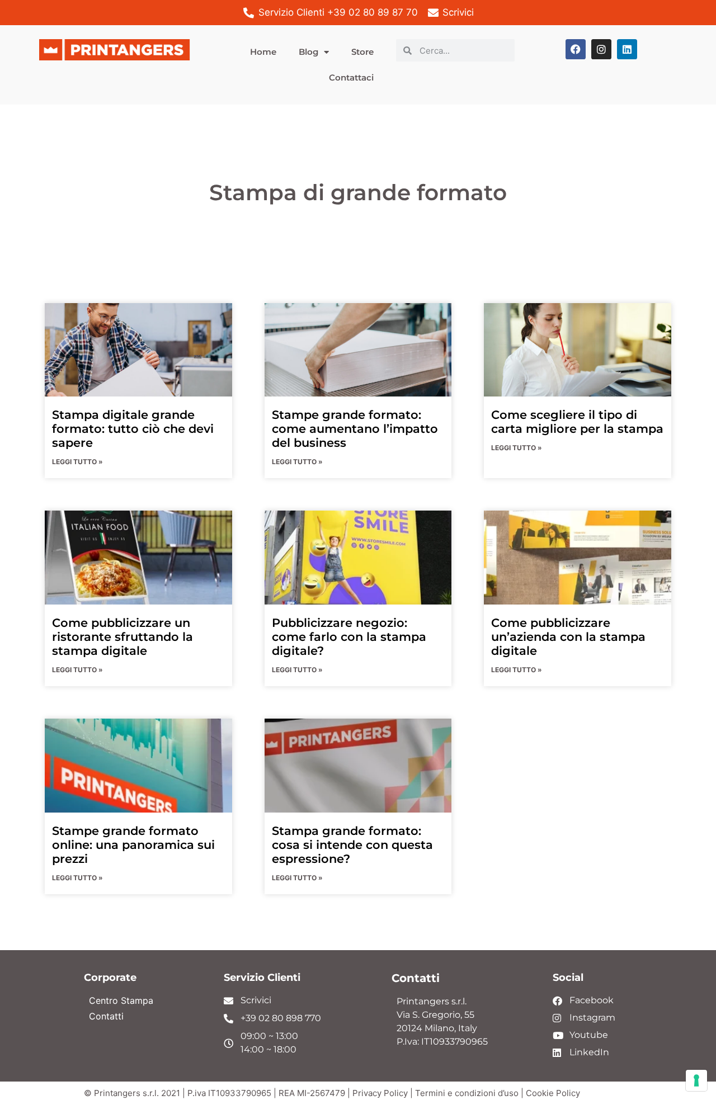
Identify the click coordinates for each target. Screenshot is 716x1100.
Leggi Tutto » (77, 461)
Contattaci (351, 77)
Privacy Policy (380, 1093)
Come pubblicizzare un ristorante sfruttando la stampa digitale (122, 637)
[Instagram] (601, 49)
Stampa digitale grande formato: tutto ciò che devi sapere (133, 429)
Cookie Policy (553, 1093)
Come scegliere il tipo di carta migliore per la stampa (577, 422)
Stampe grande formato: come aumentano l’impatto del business (355, 429)
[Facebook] (576, 49)
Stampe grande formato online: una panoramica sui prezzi (133, 845)
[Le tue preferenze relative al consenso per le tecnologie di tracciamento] (696, 1080)
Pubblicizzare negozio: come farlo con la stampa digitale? (349, 637)
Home (263, 51)
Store (362, 51)
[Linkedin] (627, 49)
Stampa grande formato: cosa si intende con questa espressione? (352, 845)
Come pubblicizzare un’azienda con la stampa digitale (568, 637)
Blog (308, 51)
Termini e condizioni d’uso (467, 1093)
